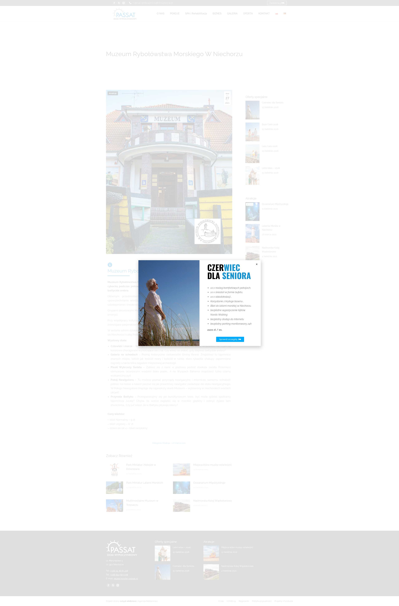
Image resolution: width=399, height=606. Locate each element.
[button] (257, 264)
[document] (199, 303)
